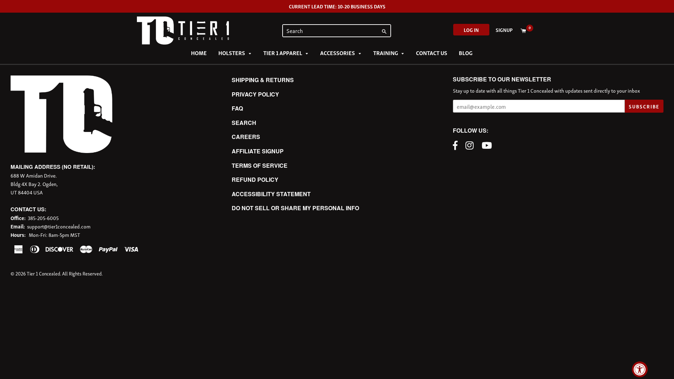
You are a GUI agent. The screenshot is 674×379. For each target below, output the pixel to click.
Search (244, 123)
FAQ (237, 108)
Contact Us (431, 52)
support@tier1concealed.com (59, 226)
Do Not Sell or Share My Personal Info (295, 208)
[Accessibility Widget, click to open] (640, 369)
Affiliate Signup (258, 151)
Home (199, 52)
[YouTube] (488, 144)
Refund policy (255, 179)
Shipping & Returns (263, 80)
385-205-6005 (43, 217)
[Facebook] (457, 144)
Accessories (338, 52)
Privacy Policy (255, 94)
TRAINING (386, 52)
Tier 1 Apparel (283, 52)
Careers (246, 137)
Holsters (232, 52)
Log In (471, 30)
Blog (466, 52)
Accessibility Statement (271, 194)
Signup (504, 30)
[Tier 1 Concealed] (61, 150)
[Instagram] (471, 144)
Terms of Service (260, 165)
